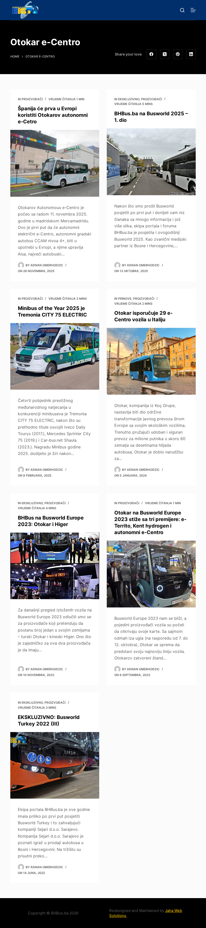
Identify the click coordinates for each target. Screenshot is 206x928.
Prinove (124, 298)
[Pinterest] (178, 54)
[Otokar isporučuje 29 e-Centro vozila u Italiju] (151, 361)
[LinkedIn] (191, 54)
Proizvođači (32, 99)
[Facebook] (151, 54)
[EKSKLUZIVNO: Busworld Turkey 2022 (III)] (54, 765)
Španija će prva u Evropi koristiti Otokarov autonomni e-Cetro (53, 115)
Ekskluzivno (128, 99)
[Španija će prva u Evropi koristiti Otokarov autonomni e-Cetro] (54, 163)
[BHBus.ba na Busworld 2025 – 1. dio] (151, 161)
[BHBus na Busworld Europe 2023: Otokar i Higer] (54, 566)
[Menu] (193, 10)
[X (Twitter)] (165, 54)
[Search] (182, 10)
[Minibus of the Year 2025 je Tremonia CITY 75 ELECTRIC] (54, 356)
